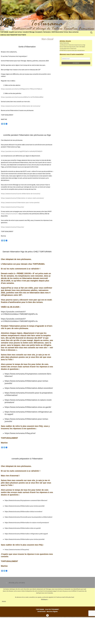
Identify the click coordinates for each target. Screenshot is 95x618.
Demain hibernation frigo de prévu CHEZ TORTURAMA (27, 252)
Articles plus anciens (15, 582)
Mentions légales (52, 611)
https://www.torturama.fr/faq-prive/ (12, 207)
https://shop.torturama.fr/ (9, 214)
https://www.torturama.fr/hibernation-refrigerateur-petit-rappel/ (26, 534)
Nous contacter (74, 32)
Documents (39, 32)
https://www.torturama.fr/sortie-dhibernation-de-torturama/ (20, 106)
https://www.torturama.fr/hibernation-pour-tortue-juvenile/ (20, 202)
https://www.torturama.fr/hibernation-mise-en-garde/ (28, 407)
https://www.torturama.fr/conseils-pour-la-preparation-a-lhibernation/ (28, 517)
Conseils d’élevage (29, 32)
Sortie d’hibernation (27, 47)
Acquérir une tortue (15, 32)
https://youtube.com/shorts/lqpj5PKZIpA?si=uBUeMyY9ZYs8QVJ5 (21, 151)
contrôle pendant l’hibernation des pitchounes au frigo (27, 135)
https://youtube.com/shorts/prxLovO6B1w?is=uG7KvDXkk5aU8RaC (22, 97)
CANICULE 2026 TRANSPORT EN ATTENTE (13, 35)
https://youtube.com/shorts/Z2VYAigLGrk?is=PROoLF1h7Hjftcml (21, 89)
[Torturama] (47, 15)
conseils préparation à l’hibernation (27, 459)
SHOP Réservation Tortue (59, 32)
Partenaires (47, 32)
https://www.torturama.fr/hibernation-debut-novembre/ (29, 388)
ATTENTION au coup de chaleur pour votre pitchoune (72, 50)
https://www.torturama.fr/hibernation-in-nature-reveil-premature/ (22, 198)
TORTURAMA (4, 32)
